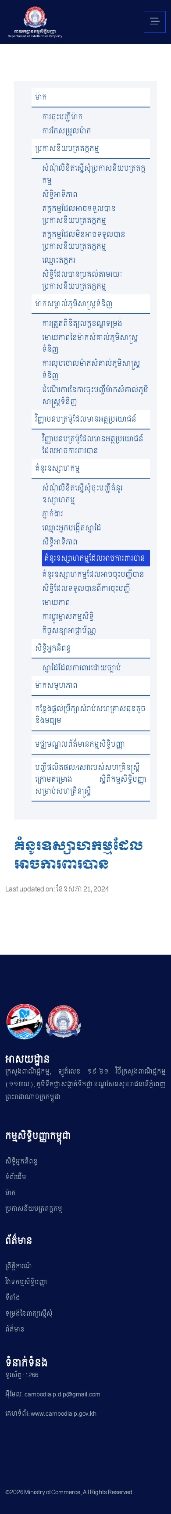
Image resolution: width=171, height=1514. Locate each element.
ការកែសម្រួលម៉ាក (66, 131)
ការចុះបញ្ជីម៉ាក (62, 117)
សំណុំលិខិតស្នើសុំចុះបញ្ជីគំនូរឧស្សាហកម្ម (82, 494)
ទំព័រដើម (15, 1177)
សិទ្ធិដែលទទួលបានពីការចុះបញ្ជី (86, 588)
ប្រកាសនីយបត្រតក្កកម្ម (67, 148)
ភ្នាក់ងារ (52, 514)
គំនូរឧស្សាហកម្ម (57, 468)
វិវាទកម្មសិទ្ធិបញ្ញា (26, 1282)
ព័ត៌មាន (15, 1329)
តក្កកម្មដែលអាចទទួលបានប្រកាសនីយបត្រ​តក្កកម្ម (79, 214)
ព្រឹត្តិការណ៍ (18, 1266)
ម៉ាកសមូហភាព (56, 685)
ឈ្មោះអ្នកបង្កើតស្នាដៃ (71, 528)
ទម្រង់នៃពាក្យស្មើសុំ (29, 1313)
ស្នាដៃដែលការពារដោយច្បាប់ (81, 668)
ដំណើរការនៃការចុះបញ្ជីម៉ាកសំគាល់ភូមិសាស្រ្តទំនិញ (95, 396)
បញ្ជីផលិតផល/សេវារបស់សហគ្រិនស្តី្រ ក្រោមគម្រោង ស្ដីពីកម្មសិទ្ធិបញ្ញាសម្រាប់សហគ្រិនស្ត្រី (90, 779)
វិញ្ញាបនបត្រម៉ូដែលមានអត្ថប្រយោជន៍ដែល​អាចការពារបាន (92, 445)
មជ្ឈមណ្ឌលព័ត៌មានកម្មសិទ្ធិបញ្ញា (80, 744)
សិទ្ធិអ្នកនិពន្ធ (53, 648)
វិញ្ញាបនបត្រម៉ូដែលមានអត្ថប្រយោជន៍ (85, 419)
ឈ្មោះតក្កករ (58, 260)
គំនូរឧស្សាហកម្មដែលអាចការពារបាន (94, 558)
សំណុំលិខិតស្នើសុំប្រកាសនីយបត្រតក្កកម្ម (94, 174)
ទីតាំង (12, 1297)
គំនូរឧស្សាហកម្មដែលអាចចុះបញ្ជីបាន (93, 574)
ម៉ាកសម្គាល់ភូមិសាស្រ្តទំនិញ (74, 303)
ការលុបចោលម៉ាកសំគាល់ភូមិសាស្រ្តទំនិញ (91, 369)
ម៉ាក (41, 97)
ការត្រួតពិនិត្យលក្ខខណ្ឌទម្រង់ (82, 323)
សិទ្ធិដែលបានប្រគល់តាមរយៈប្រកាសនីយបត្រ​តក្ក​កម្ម (82, 280)
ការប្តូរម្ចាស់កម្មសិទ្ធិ (68, 617)
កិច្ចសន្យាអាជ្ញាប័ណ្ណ (69, 631)
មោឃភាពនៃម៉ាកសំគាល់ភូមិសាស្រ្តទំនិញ (90, 343)
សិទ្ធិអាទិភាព (60, 194)
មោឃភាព (56, 602)
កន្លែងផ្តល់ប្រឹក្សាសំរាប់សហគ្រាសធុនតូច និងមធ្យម (90, 714)
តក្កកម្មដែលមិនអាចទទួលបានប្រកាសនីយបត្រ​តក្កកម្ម (83, 240)
